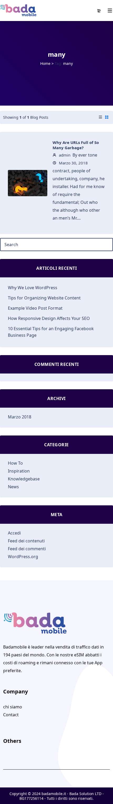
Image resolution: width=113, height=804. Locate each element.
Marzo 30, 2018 (73, 162)
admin (64, 155)
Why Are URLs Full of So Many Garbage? (76, 145)
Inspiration (19, 471)
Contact (11, 715)
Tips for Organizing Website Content (44, 298)
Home (45, 63)
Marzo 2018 (19, 417)
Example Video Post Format (35, 308)
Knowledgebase (24, 479)
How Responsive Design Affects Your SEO (49, 318)
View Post (28, 189)
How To (15, 463)
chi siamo (12, 707)
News (13, 487)
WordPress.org (23, 556)
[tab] (100, 117)
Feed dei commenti (27, 549)
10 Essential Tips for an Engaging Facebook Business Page (51, 332)
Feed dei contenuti (26, 541)
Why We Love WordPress (32, 288)
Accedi (14, 533)
